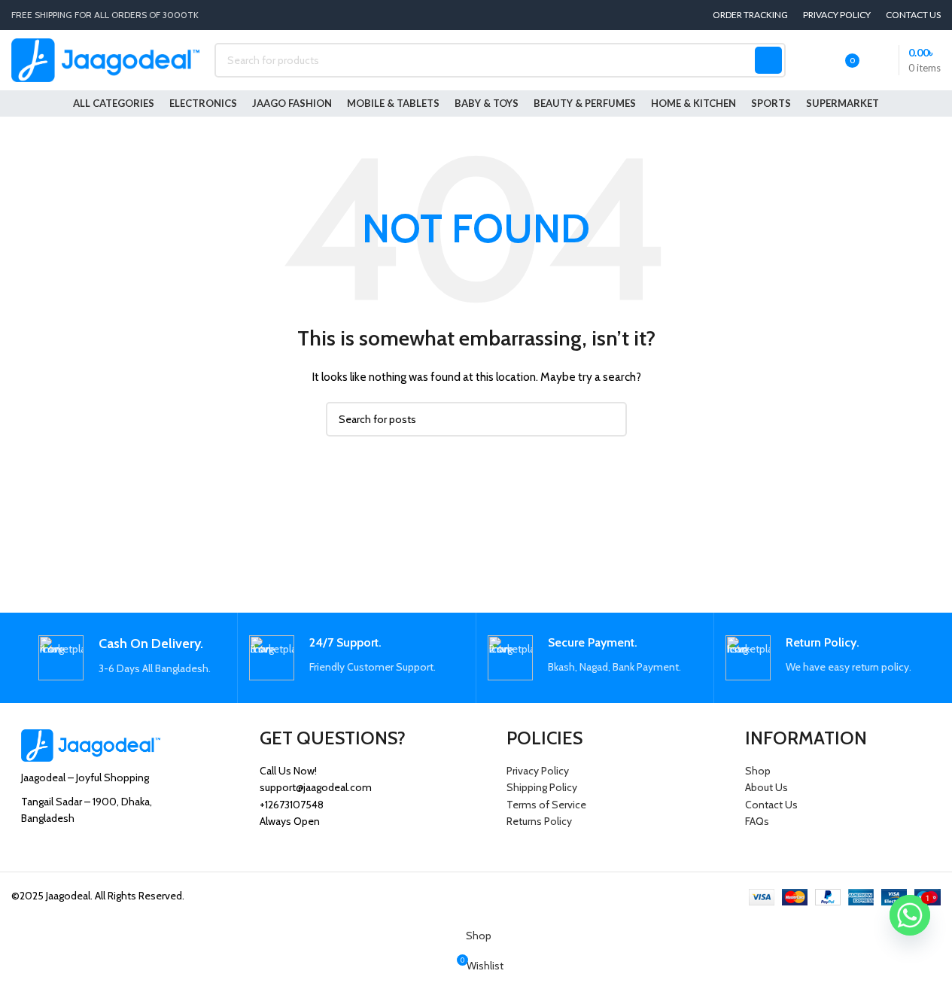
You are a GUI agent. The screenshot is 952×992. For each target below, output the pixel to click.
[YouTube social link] (87, 849)
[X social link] (49, 849)
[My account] (806, 60)
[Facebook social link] (30, 849)
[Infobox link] (124, 657)
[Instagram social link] (68, 849)
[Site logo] (105, 58)
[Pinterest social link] (106, 849)
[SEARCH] (768, 60)
